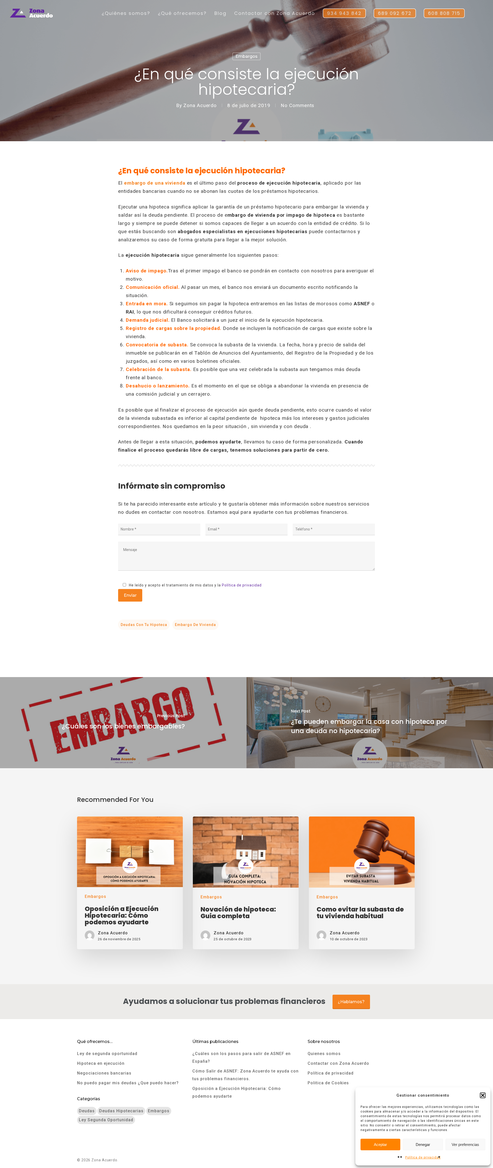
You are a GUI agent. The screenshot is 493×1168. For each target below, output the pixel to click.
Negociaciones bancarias (104, 1073)
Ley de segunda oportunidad (107, 1053)
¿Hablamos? (351, 1001)
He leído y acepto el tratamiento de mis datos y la (195, 585)
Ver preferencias (465, 1144)
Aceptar (380, 1144)
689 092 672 (395, 13)
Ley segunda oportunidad (106, 1119)
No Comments (297, 105)
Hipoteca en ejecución (101, 1063)
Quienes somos (324, 1053)
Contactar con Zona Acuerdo (274, 13)
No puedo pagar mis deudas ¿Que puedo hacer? (128, 1082)
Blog (220, 13)
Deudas (87, 1110)
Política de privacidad (423, 1157)
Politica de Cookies (328, 1082)
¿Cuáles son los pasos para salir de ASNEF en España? (241, 1057)
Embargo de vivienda (195, 625)
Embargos (246, 56)
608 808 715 (444, 13)
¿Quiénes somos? (126, 13)
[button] (482, 1095)
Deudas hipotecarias (121, 1110)
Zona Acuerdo (200, 105)
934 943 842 (344, 13)
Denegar (423, 1144)
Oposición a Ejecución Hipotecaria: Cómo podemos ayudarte (236, 1092)
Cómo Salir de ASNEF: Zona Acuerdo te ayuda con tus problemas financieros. (245, 1075)
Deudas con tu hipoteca (144, 625)
